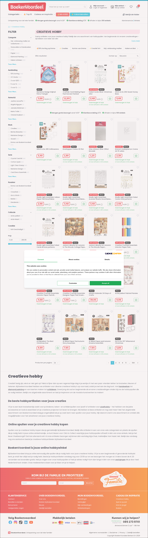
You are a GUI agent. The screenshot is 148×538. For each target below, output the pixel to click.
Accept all (105, 283)
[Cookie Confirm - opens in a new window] (113, 253)
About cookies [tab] (74, 259)
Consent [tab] (41, 259)
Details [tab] (107, 259)
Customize (73, 283)
